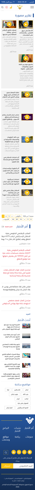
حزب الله (25, 394)
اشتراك (7, 466)
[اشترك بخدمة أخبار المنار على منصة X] (19, 452)
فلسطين (17, 389)
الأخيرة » (6, 219)
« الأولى (18, 216)
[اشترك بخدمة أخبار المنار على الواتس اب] (24, 452)
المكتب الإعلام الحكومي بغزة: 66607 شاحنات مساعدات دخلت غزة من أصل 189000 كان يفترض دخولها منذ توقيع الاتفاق (16, 254)
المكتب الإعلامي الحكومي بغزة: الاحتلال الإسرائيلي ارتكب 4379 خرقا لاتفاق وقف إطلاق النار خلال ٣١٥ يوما (15, 236)
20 (17, 219)
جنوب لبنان (14, 394)
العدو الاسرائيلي (23, 407)
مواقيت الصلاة (20, 481)
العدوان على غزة (23, 403)
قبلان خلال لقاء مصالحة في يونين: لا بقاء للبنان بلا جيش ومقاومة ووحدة (16, 288)
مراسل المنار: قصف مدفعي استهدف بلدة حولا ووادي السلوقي (16, 302)
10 (21, 219)
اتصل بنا (14, 481)
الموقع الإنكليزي (27, 478)
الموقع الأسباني (9, 478)
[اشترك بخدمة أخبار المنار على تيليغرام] (30, 452)
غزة (8, 389)
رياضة (17, 436)
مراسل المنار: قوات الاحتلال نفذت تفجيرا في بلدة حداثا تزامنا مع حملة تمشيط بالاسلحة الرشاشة (16, 272)
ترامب (26, 398)
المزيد (28, 314)
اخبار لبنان (9, 407)
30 (13, 219)
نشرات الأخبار (17, 429)
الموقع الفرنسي (18, 478)
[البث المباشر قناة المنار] (14, 452)
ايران (18, 398)
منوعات (29, 436)
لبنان (26, 389)
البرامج (6, 428)
